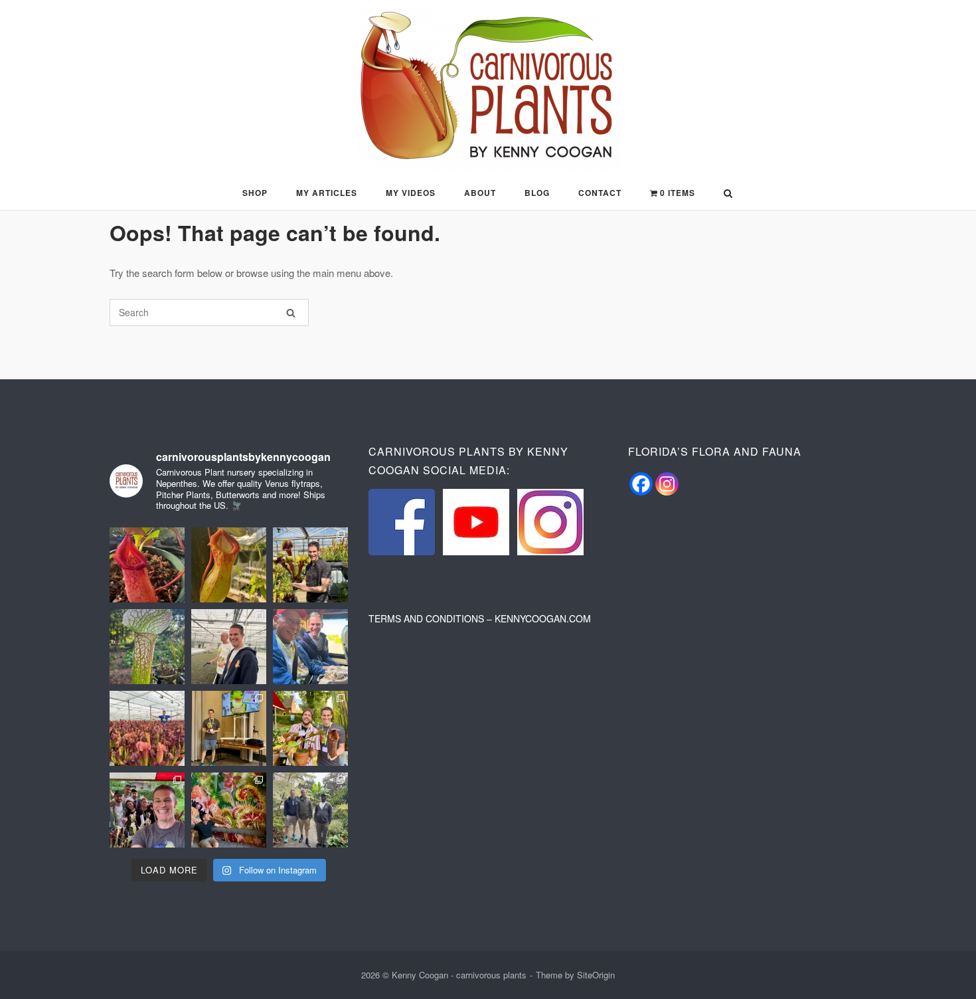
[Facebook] (641, 484)
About (480, 193)
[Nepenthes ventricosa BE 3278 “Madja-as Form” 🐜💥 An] (228, 564)
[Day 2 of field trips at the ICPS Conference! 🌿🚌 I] (310, 646)
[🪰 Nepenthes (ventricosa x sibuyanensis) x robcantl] (147, 564)
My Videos (411, 193)
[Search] (291, 312)
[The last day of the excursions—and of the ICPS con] (310, 564)
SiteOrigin (596, 974)
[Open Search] (728, 194)
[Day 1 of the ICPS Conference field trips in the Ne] (147, 728)
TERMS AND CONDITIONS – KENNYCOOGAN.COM (479, 618)
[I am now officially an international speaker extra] (228, 728)
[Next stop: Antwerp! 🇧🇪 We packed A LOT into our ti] (310, 810)
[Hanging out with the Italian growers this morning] (147, 810)
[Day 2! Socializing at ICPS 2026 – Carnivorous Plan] (310, 728)
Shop (255, 193)
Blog (537, 193)
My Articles (326, 193)
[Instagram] (667, 484)
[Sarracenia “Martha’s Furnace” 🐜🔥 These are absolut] (147, 646)
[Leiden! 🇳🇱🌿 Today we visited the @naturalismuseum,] (228, 810)
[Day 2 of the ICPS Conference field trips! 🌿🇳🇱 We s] (228, 646)
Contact (599, 193)
